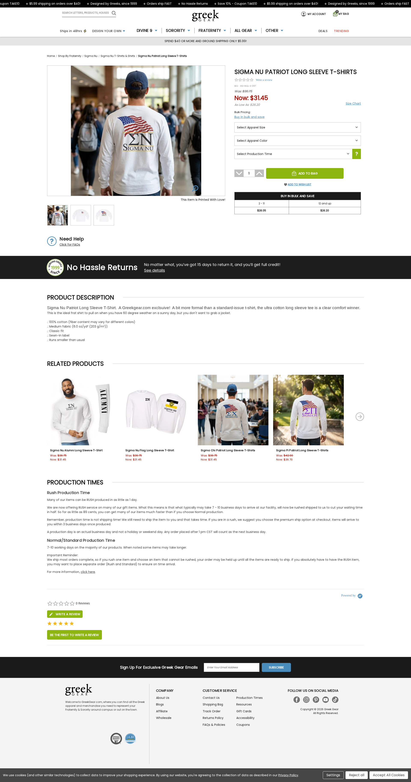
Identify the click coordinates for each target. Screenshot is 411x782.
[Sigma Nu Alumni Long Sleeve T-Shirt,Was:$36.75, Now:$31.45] (82, 410)
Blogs (160, 704)
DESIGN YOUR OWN (107, 31)
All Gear (243, 30)
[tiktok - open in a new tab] (335, 699)
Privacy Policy (288, 775)
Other (272, 30)
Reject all (356, 775)
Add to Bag (308, 173)
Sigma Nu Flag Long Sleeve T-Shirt (149, 450)
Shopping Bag (213, 704)
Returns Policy (213, 718)
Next (360, 416)
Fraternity (210, 30)
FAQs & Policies (214, 725)
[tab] (65, 614)
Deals (323, 31)
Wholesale (163, 718)
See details (154, 270)
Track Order (211, 711)
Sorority (175, 30)
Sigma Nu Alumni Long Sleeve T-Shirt (76, 450)
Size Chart (353, 103)
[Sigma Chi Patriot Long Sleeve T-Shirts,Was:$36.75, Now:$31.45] (233, 410)
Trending (341, 31)
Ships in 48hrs (71, 31)
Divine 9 (144, 30)
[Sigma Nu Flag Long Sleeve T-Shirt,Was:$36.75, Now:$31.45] (157, 410)
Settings (333, 775)
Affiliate (162, 711)
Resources (244, 704)
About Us (162, 698)
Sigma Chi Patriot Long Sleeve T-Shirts (228, 450)
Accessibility (245, 718)
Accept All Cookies (389, 775)
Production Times (249, 698)
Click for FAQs (70, 244)
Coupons (243, 725)
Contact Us (211, 698)
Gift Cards (244, 711)
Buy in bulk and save (249, 117)
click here (88, 572)
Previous (30, 416)
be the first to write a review (74, 635)
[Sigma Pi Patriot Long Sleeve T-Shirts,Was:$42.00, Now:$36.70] (308, 410)
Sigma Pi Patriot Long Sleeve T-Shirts (302, 450)
